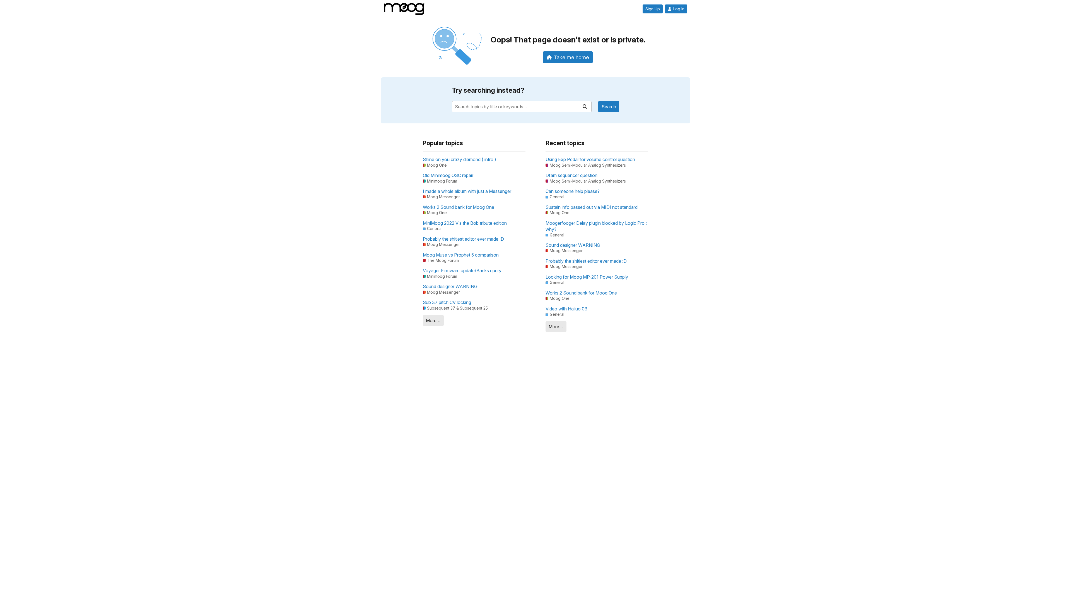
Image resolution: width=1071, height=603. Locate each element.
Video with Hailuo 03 (566, 309)
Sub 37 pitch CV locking (447, 302)
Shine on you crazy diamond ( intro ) (459, 159)
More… (433, 320)
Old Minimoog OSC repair (448, 175)
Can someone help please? (573, 191)
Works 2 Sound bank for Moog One (458, 207)
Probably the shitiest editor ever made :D (463, 239)
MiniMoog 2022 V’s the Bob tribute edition (465, 223)
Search (609, 106)
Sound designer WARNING (450, 286)
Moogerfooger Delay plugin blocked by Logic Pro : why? (596, 226)
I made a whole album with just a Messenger (467, 191)
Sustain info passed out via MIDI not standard (592, 207)
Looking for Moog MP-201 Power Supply (587, 277)
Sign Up (652, 9)
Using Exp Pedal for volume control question (590, 159)
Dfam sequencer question (571, 175)
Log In (678, 9)
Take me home (571, 57)
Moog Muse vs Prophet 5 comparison (461, 255)
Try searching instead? (488, 90)
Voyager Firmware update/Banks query (462, 270)
